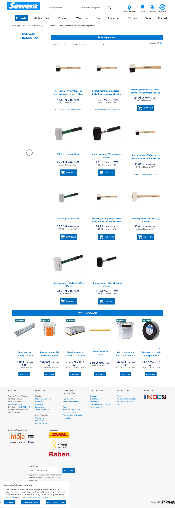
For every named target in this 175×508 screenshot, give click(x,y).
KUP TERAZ (148, 108)
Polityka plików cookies (127, 399)
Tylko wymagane (30, 502)
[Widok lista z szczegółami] (158, 43)
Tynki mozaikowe (69, 412)
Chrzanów (39, 418)
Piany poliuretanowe (71, 410)
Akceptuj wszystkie (56, 502)
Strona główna (18, 25)
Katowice (39, 404)
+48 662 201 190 (22, 407)
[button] (159, 349)
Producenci (114, 18)
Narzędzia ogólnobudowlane (60, 25)
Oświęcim (39, 420)
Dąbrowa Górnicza (43, 399)
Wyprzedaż (82, 18)
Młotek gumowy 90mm (68, 218)
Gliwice (38, 401)
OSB (64, 404)
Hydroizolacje (68, 399)
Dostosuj (9, 502)
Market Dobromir (42, 423)
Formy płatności (96, 407)
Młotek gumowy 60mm (68, 154)
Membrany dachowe (71, 401)
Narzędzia (41, 25)
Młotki (77, 25)
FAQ (118, 404)
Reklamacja (94, 401)
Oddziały (133, 18)
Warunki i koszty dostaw (100, 404)
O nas (148, 18)
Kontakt (162, 18)
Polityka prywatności (126, 401)
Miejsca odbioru (42, 18)
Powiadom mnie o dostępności (68, 110)
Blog (98, 18)
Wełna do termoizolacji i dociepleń (72, 416)
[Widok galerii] (161, 43)
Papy (64, 407)
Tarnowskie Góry (42, 410)
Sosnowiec (39, 407)
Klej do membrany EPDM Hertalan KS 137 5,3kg (125, 355)
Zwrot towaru (95, 399)
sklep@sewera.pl (15, 404)
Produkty (21, 18)
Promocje (63, 18)
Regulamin (94, 396)
